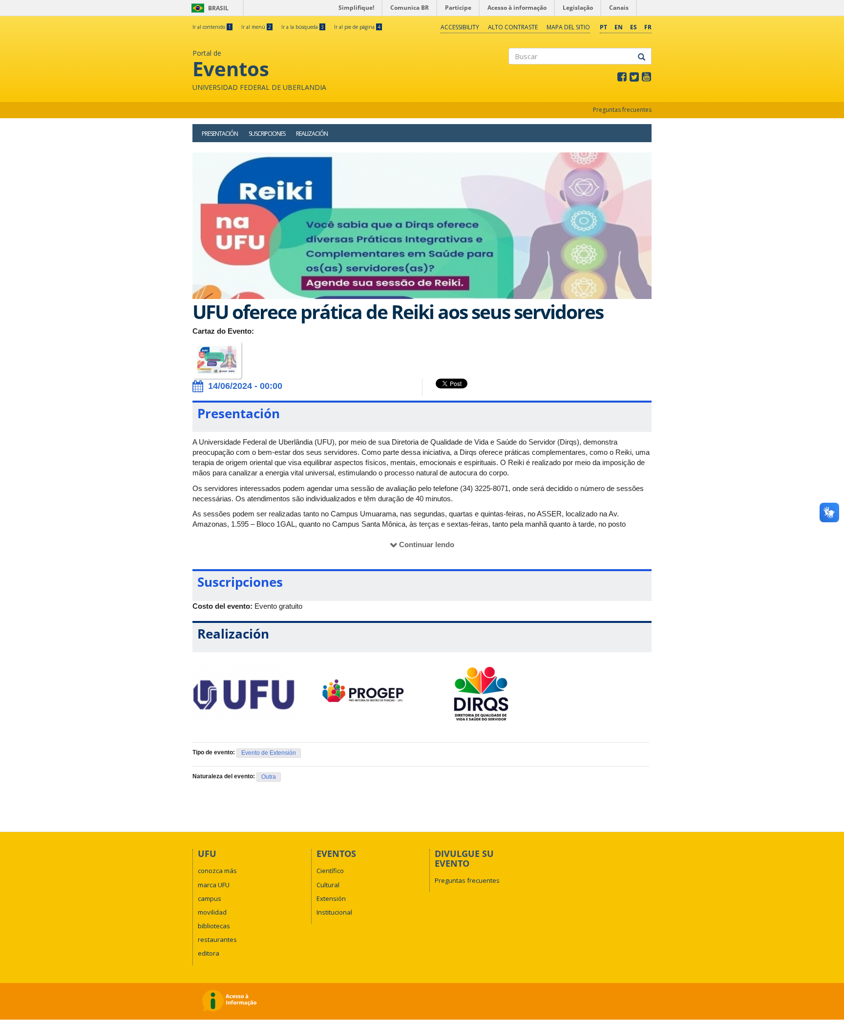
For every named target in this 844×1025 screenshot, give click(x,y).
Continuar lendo (426, 544)
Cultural (327, 884)
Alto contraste (513, 27)
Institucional (334, 912)
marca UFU (214, 884)
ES (633, 27)
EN (618, 27)
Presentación (220, 133)
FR (648, 27)
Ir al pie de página (357, 26)
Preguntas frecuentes (622, 110)
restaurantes (217, 939)
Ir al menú (256, 26)
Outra (268, 776)
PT (603, 27)
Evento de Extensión (268, 752)
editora (208, 953)
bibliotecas (214, 925)
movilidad (212, 912)
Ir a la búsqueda (302, 26)
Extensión (331, 898)
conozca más (217, 870)
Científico (330, 870)
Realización (312, 133)
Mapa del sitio (568, 27)
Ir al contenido (211, 26)
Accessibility (460, 27)
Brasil (208, 8)
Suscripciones (267, 133)
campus (209, 898)
